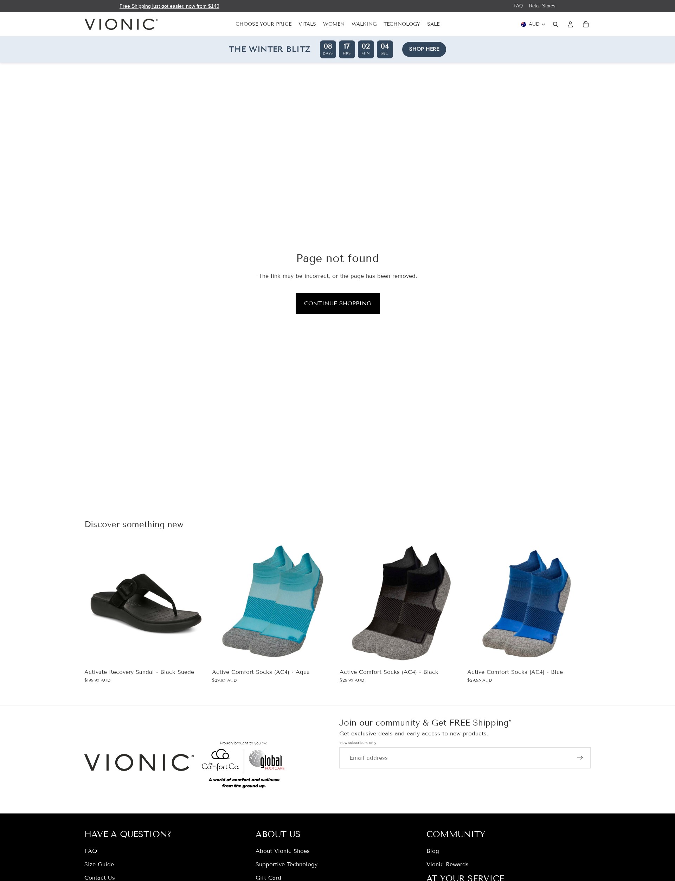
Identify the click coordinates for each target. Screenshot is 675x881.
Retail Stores (542, 5)
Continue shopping (337, 303)
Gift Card (268, 877)
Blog (432, 851)
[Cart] (585, 24)
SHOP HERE (424, 49)
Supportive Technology (286, 864)
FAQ (518, 5)
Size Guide (99, 864)
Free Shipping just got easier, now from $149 (169, 6)
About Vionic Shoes (283, 851)
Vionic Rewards (447, 864)
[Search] (555, 24)
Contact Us (99, 877)
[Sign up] (580, 757)
